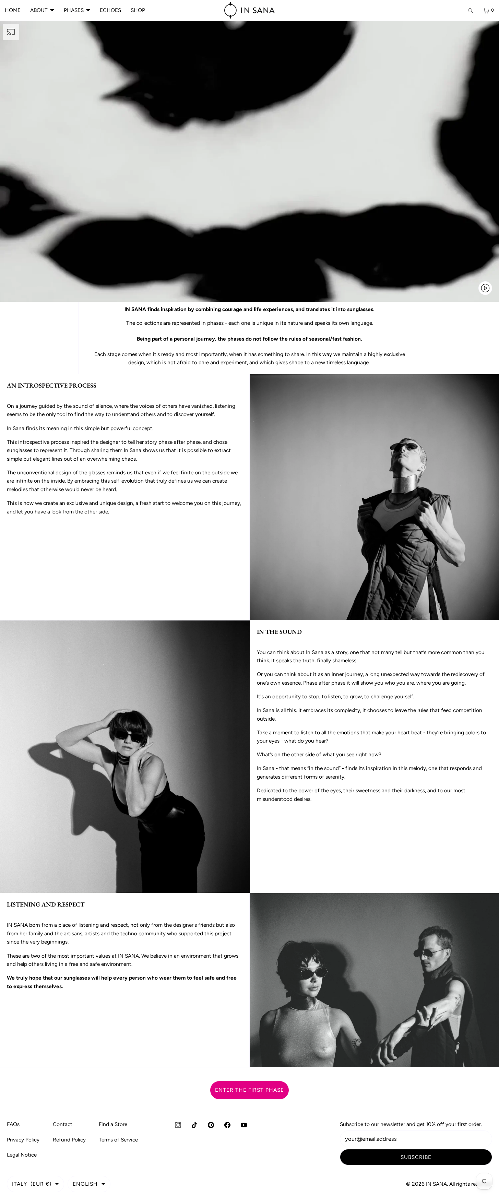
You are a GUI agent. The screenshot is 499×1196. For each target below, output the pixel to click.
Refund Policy (69, 1139)
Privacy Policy (23, 1139)
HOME (13, 10)
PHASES (74, 10)
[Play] (485, 288)
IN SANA (436, 1184)
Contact (62, 1124)
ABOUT (39, 10)
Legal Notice (22, 1154)
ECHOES (110, 10)
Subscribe (416, 1157)
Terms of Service (118, 1139)
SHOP (138, 10)
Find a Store (113, 1124)
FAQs (13, 1124)
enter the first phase (249, 1090)
